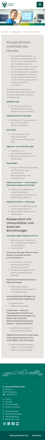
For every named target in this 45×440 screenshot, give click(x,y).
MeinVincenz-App (12, 419)
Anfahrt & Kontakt (12, 407)
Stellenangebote (11, 411)
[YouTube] (17, 424)
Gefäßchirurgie (13, 102)
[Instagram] (4, 424)
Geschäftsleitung (12, 416)
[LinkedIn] (9, 424)
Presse (8, 399)
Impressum (36, 435)
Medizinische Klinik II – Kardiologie (21, 202)
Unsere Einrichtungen (13, 414)
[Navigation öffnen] (40, 4)
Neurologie (11, 130)
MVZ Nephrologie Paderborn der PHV (22, 236)
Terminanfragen (11, 404)
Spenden (8, 401)
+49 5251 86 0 (11, 394)
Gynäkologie (12, 163)
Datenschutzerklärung (19, 435)
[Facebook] (13, 424)
